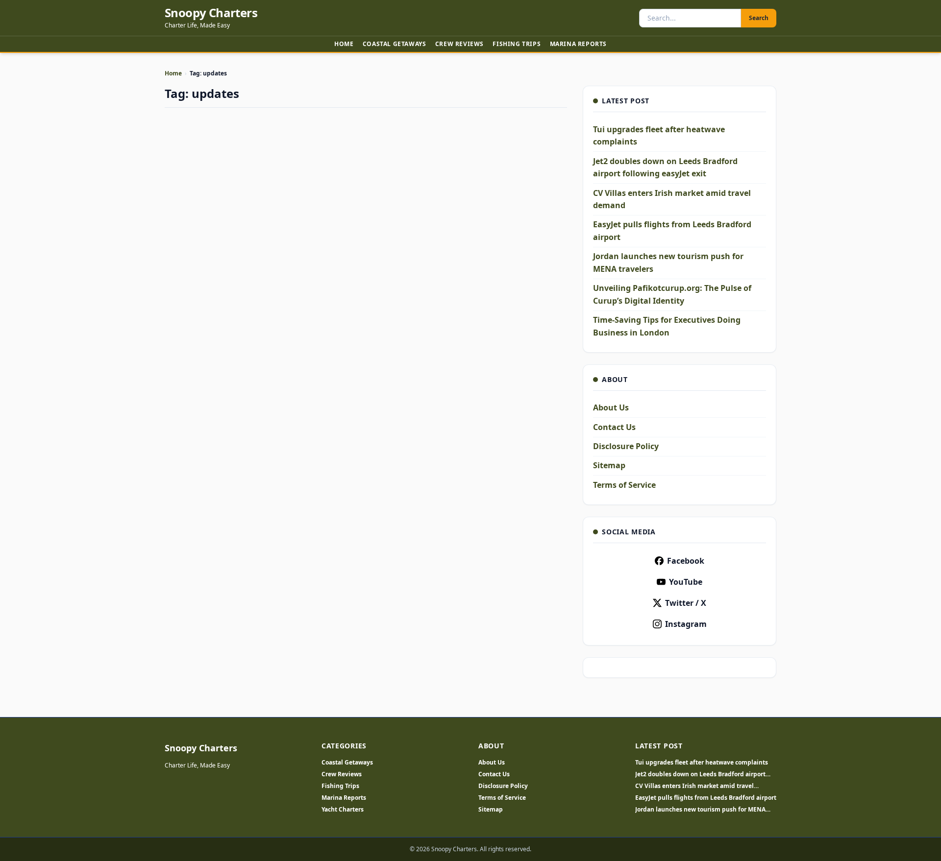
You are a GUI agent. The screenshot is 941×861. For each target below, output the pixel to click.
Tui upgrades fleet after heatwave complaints (701, 762)
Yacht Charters (343, 809)
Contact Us (614, 427)
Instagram (686, 624)
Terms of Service (624, 484)
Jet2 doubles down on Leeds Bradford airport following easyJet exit (700, 774)
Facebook (685, 560)
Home (343, 44)
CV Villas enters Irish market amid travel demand (694, 786)
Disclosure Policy (626, 446)
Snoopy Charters (211, 13)
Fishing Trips (517, 44)
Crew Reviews (459, 44)
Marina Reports (578, 44)
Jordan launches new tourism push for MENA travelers (700, 809)
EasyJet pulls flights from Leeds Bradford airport (705, 798)
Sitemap (609, 465)
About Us (611, 407)
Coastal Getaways (394, 44)
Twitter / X (685, 603)
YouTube (685, 581)
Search (758, 18)
